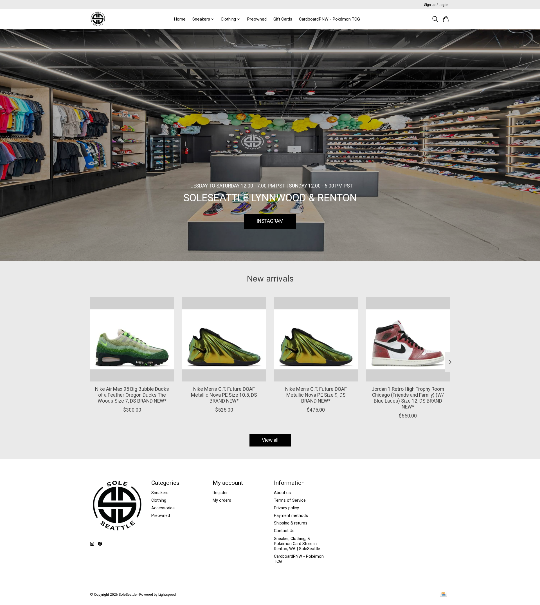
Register (220, 492)
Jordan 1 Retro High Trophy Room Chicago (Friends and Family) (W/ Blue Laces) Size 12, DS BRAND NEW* (408, 398)
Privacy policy (286, 507)
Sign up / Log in (436, 5)
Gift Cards (282, 19)
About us (282, 492)
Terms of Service (290, 500)
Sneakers (159, 492)
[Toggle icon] (435, 19)
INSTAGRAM (270, 221)
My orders (222, 500)
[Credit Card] (443, 594)
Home (180, 19)
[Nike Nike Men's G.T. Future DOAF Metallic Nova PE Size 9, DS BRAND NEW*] (316, 339)
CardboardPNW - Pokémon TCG (329, 19)
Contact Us (284, 530)
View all (270, 440)
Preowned (257, 19)
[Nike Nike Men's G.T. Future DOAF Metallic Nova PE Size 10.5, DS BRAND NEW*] (224, 339)
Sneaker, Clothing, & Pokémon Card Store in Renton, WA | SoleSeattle (297, 543)
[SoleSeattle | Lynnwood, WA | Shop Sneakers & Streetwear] (97, 19)
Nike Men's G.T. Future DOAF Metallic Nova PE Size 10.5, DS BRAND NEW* (224, 395)
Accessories (163, 507)
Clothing (158, 500)
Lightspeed (167, 595)
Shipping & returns (290, 523)
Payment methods (291, 515)
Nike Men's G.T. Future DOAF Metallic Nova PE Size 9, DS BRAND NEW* (316, 395)
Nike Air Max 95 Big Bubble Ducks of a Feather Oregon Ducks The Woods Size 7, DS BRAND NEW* (132, 395)
